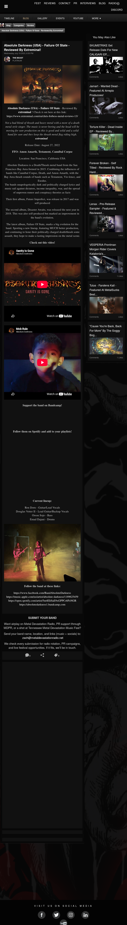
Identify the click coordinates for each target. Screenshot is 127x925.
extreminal (24, 112)
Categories (19, 25)
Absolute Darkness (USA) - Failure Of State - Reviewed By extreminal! (32, 30)
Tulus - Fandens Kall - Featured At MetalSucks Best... (104, 289)
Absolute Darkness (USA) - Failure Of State (33, 108)
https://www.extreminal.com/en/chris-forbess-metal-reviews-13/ (42, 116)
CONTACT (64, 3)
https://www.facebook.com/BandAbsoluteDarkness (42, 593)
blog (26, 18)
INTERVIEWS (88, 3)
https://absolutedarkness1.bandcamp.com (42, 604)
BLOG (102, 3)
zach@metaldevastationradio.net (42, 638)
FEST (37, 3)
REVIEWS (50, 3)
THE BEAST (18, 57)
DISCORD (117, 9)
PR (75, 3)
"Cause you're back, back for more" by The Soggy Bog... (106, 330)
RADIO (112, 3)
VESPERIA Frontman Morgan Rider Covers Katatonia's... (103, 248)
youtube (78, 18)
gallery (42, 18)
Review (30, 25)
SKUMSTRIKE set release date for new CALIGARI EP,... (104, 49)
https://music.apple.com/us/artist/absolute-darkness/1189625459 (42, 596)
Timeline (9, 18)
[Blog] (3, 36)
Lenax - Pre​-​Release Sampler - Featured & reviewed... (103, 208)
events (60, 18)
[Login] (118, 3)
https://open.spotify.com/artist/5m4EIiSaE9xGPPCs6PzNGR (42, 600)
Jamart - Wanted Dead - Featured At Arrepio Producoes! (104, 90)
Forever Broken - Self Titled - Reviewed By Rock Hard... (106, 167)
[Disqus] (42, 705)
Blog (8, 25)
